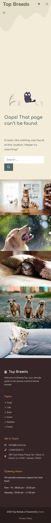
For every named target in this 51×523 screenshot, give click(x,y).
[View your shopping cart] (39, 4)
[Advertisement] (25, 64)
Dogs (9, 402)
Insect (9, 417)
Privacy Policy (25, 518)
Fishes (10, 426)
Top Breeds (16, 4)
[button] (47, 4)
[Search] (8, 167)
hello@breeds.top (17, 445)
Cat (8, 407)
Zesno (41, 511)
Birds (9, 412)
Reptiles (11, 422)
